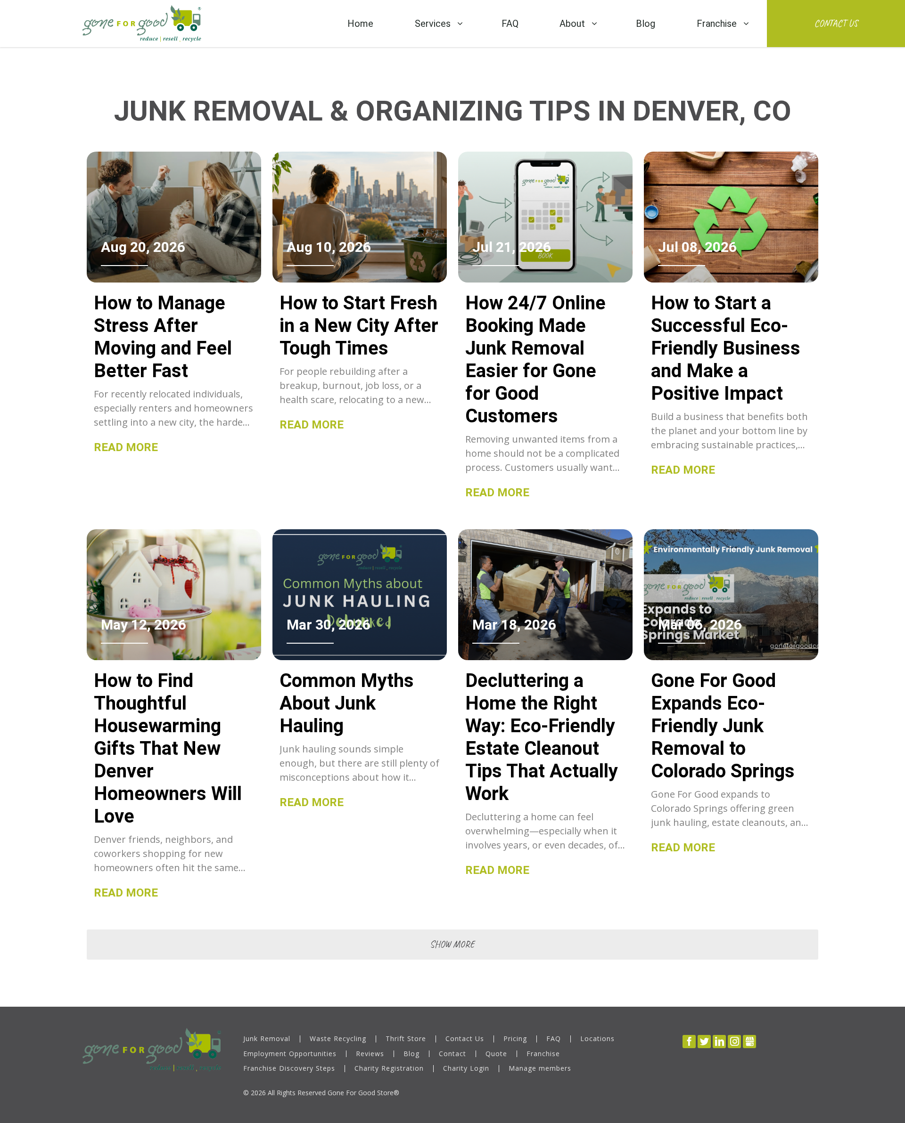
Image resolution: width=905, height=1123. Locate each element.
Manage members (540, 1069)
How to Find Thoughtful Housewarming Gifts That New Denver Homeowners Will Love (168, 748)
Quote (496, 1054)
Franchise (543, 1054)
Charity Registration (389, 1069)
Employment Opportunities (290, 1054)
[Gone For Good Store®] (141, 23)
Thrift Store (406, 1039)
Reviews (370, 1054)
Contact (452, 1054)
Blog (411, 1054)
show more (452, 944)
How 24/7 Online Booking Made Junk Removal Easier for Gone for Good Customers (535, 359)
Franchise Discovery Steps (289, 1069)
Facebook (689, 1041)
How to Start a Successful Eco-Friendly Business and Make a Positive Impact (725, 348)
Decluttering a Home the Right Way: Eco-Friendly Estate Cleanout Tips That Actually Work (541, 737)
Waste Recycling (338, 1039)
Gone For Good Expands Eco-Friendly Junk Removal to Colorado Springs (723, 726)
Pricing (515, 1039)
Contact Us (836, 23)
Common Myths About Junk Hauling (347, 703)
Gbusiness (749, 1041)
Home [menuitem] (360, 23)
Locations (597, 1039)
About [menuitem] (572, 23)
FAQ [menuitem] (510, 23)
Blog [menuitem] (645, 23)
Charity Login (466, 1069)
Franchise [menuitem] (717, 23)
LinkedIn (719, 1041)
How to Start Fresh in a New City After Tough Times (359, 325)
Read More (126, 447)
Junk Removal (266, 1039)
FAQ (553, 1039)
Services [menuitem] (433, 23)
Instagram (734, 1041)
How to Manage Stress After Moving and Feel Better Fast (163, 337)
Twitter (704, 1041)
